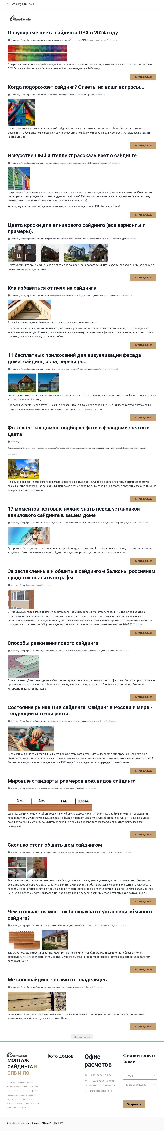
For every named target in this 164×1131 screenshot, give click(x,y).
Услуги (52, 17)
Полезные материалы (129, 17)
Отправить (134, 1104)
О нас (103, 17)
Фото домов (85, 17)
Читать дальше (143, 77)
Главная (36, 17)
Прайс (67, 17)
